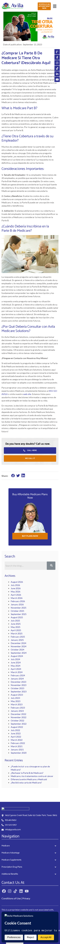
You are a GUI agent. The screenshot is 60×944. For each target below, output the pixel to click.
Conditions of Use (11, 898)
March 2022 (16, 740)
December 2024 (18, 643)
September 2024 (18, 652)
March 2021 (16, 746)
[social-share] (13, 476)
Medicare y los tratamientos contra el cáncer (32, 776)
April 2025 (16, 630)
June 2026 (16, 588)
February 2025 (18, 636)
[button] (54, 6)
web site (27, 394)
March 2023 (16, 704)
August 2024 (17, 656)
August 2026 (17, 582)
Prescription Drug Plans (12, 867)
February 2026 (18, 601)
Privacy (26, 898)
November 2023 (18, 685)
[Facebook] (4, 891)
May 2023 (15, 701)
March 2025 (16, 633)
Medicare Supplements (11, 860)
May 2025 (15, 627)
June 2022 (16, 733)
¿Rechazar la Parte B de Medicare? (27, 773)
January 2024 (17, 678)
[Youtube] (26, 891)
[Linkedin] (21, 891)
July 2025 (15, 620)
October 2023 (17, 688)
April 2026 (16, 594)
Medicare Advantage (11, 853)
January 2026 (17, 604)
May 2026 (15, 591)
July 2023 (15, 698)
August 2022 (17, 727)
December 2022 (18, 714)
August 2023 (17, 694)
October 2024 (17, 649)
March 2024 (16, 672)
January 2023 (17, 711)
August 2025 (17, 617)
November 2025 (18, 607)
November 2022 (18, 717)
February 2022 (18, 743)
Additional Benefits (10, 874)
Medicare (6, 846)
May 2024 (15, 665)
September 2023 (18, 691)
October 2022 (17, 720)
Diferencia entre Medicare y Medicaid (29, 779)
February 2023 (18, 707)
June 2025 (16, 623)
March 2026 (16, 598)
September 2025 (18, 614)
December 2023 (18, 682)
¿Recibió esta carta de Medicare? (26, 782)
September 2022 (18, 723)
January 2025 (17, 640)
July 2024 (15, 659)
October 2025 (17, 611)
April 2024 (16, 669)
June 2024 (16, 662)
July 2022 (15, 730)
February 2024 (18, 675)
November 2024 (18, 646)
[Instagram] (9, 891)
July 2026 (15, 585)
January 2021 (17, 749)
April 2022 (16, 736)
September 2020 (18, 752)
